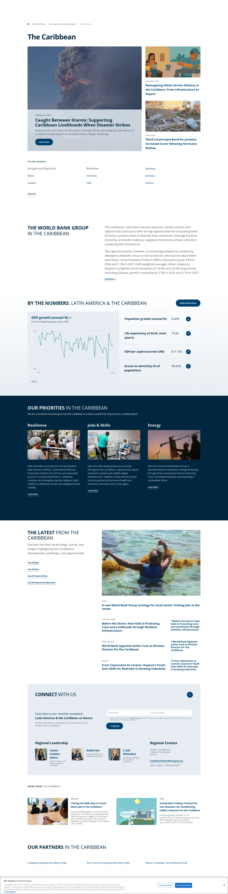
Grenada (150, 175)
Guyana (32, 182)
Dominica (91, 175)
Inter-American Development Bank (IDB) (108, 862)
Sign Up (115, 726)
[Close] (224, 885)
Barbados (150, 168)
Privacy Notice (135, 718)
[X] (190, 695)
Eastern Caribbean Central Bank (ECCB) (166, 862)
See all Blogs (33, 562)
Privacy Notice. (10, 891)
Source (34, 381)
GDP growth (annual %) (50, 317)
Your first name (158, 712)
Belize (31, 175)
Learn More (44, 142)
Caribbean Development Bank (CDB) (47, 862)
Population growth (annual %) (145, 319)
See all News (33, 569)
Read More (109, 279)
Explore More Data (188, 303)
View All (31, 194)
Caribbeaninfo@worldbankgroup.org (166, 761)
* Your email (113, 712)
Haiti (88, 182)
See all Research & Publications (41, 582)
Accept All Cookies (183, 885)
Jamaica (149, 182)
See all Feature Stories (37, 576)
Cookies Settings (165, 885)
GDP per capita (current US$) (144, 351)
